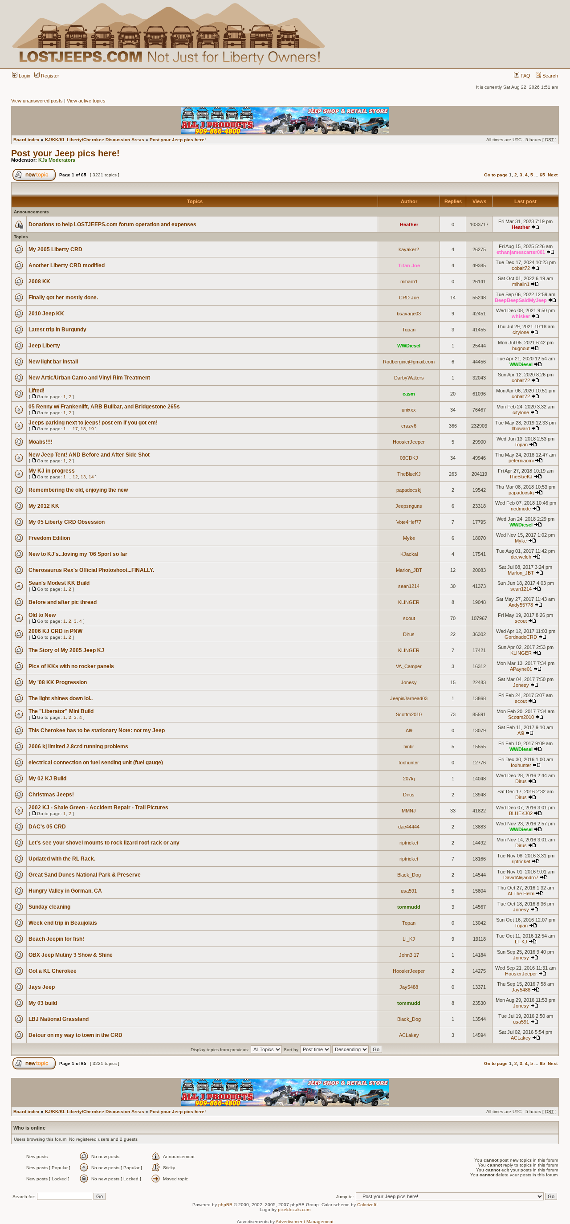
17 (75, 428)
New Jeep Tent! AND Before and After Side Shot (89, 455)
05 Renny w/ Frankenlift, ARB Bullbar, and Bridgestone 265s (104, 407)
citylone (521, 332)
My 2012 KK (43, 506)
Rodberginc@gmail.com (409, 361)
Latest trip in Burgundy (57, 329)
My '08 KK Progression (57, 682)
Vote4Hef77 (408, 522)
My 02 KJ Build (47, 778)
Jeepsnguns (408, 506)
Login (23, 75)
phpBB (225, 1204)
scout (409, 618)
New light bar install (53, 362)
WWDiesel (408, 345)
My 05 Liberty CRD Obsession (66, 522)
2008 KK (39, 281)
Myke (409, 538)
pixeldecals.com (294, 1209)
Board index (26, 139)
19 (91, 428)
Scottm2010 (409, 714)
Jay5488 (408, 987)
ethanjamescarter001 (521, 252)
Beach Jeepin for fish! (56, 939)
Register (49, 75)
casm (409, 393)
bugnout (520, 348)
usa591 (409, 891)
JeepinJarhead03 (409, 698)
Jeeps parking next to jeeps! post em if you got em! (93, 423)
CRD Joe (409, 297)
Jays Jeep (41, 987)
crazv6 (408, 425)
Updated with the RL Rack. (61, 859)
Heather (409, 224)
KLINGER (408, 602)
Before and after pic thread (62, 602)
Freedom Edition (49, 538)
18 (83, 428)
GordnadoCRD (521, 637)
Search (549, 75)
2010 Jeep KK (46, 313)
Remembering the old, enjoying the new (78, 490)
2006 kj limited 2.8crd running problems (78, 746)
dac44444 (408, 826)
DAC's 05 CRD (47, 827)
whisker (521, 316)
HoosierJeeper (409, 442)
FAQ (524, 75)
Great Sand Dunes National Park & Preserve (84, 875)
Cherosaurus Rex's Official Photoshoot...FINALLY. (91, 570)
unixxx (409, 409)
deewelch (521, 556)
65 (542, 174)
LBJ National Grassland (58, 1019)
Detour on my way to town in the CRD (75, 1035)
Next (553, 174)
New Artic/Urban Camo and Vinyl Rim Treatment (89, 378)
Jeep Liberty (44, 346)
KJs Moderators (56, 160)
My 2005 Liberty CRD (55, 249)
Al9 (409, 730)
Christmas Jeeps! (51, 795)
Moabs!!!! (40, 442)
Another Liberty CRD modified (66, 265)
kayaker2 (409, 249)
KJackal (409, 554)
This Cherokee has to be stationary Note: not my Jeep (96, 730)
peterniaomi (521, 460)
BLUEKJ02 (521, 813)
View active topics (86, 100)
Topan (408, 329)
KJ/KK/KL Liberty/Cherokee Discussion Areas (94, 139)
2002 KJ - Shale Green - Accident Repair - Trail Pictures (98, 807)
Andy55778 (521, 605)
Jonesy (409, 682)
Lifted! (36, 391)
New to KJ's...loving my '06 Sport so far (77, 554)
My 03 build (42, 1003)
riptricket (408, 842)
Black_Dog (409, 874)
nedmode (521, 508)
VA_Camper (409, 666)
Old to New (42, 615)
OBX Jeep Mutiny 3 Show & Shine (70, 955)
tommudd (408, 907)
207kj (409, 778)
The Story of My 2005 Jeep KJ (66, 650)
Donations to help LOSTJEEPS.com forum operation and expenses (112, 224)
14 (91, 476)
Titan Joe (409, 265)
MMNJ (409, 810)
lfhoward (521, 428)
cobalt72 (521, 268)
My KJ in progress (51, 471)
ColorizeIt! (367, 1204)
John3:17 (409, 955)
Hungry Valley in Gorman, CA (65, 891)
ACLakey (409, 1035)
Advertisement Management (305, 1221)
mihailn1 (409, 281)
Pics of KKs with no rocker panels (71, 666)
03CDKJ (409, 458)
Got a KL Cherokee (52, 971)
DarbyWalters (409, 377)
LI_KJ (409, 939)
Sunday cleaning (49, 907)
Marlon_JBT (409, 570)
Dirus (409, 634)
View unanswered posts (37, 100)
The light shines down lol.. (60, 698)
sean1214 (408, 586)
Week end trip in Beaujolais (62, 923)
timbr (408, 746)
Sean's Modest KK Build (59, 583)
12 (75, 476)
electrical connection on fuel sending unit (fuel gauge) (95, 762)
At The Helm (521, 893)
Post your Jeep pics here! (178, 139)
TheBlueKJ (409, 474)
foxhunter (409, 762)
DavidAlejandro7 (520, 877)
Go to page (496, 174)
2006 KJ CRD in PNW (55, 631)
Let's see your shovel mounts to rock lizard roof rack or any (103, 843)
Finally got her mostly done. (63, 297)
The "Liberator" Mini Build (61, 711)
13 (83, 476)
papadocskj (408, 490)
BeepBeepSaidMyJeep (521, 300)
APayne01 (521, 669)
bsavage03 (409, 313)
